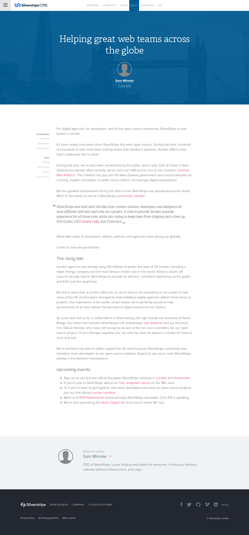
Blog (134, 5)
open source (43, 167)
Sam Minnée (124, 81)
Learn (123, 5)
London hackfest (103, 393)
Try (160, 5)
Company (44, 138)
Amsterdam (182, 378)
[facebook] (179, 505)
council (45, 172)
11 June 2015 (124, 85)
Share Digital (110, 402)
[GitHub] (196, 505)
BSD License (69, 518)
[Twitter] (187, 505)
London (161, 378)
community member (131, 196)
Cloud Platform (100, 504)
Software (93, 5)
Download (147, 5)
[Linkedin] (214, 505)
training (45, 162)
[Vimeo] (205, 505)
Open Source (43, 148)
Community (109, 5)
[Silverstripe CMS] (31, 6)
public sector (43, 176)
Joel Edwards (153, 323)
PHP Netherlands (91, 398)
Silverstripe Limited (218, 518)
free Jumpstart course (134, 383)
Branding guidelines (48, 518)
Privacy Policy (27, 518)
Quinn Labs (90, 221)
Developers (43, 143)
